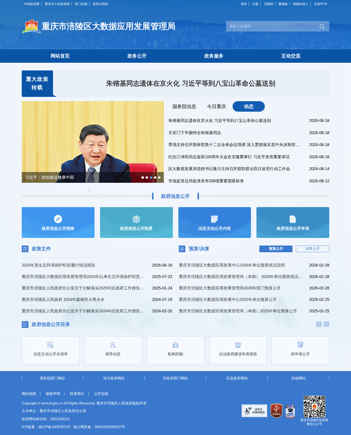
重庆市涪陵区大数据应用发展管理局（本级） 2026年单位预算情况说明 (241, 276)
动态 (249, 106)
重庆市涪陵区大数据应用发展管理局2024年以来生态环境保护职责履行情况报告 (84, 276)
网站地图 (29, 394)
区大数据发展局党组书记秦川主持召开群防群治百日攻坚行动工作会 (229, 169)
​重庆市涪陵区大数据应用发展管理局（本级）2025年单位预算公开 (238, 311)
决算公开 (312, 249)
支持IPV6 (320, 4)
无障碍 (268, 4)
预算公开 (276, 249)
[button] (142, 177)
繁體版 (283, 4)
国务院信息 (184, 106)
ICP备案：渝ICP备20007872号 (46, 427)
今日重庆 (216, 106)
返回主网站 (100, 4)
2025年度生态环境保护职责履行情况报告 (58, 265)
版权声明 (53, 394)
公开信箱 (101, 394)
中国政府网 (31, 4)
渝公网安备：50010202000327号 (99, 427)
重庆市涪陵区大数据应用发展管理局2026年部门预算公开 (230, 288)
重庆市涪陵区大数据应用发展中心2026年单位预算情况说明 (232, 265)
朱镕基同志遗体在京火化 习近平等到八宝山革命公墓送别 (190, 83)
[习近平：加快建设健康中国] (93, 156)
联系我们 (77, 394)
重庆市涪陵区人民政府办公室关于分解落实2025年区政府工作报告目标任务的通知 (84, 288)
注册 (255, 4)
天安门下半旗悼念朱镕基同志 (194, 133)
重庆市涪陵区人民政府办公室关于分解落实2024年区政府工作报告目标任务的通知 (84, 311)
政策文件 (41, 248)
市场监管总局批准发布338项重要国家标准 (206, 181)
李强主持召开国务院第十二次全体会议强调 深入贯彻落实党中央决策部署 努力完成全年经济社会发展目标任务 (235, 144)
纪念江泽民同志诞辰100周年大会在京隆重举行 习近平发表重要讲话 (229, 157)
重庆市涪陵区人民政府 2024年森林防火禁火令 (63, 299)
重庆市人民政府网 (57, 4)
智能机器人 (300, 4)
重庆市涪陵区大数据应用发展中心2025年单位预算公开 (228, 299)
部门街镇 (81, 4)
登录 (244, 4)
